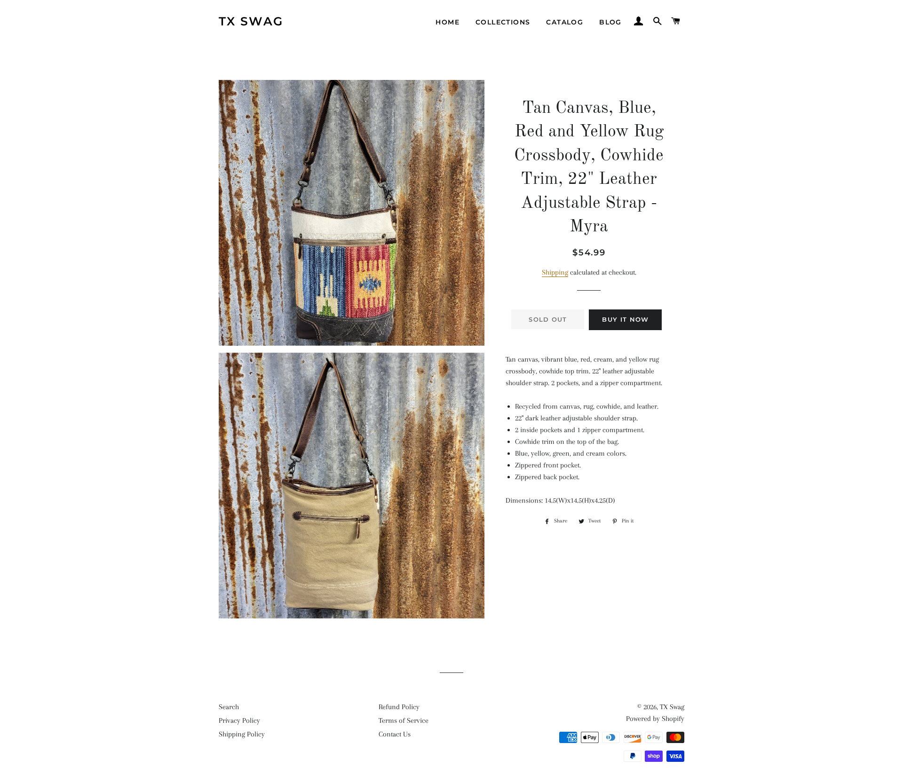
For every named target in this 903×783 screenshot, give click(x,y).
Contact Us (395, 734)
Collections (502, 22)
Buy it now (625, 319)
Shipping (555, 272)
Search (229, 707)
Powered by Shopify (655, 718)
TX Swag (251, 21)
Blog (610, 22)
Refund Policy (399, 707)
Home (447, 22)
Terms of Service (403, 720)
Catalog (564, 22)
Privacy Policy (239, 720)
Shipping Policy (242, 734)
